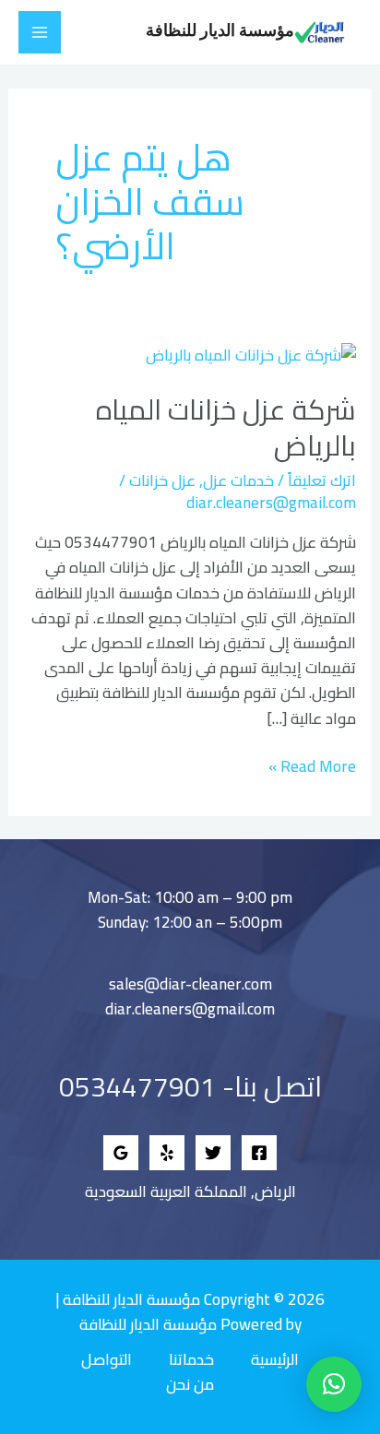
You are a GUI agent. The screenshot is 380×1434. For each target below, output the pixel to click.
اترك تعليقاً (322, 480)
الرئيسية (275, 1359)
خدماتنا (191, 1359)
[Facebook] (259, 1152)
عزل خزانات (162, 480)
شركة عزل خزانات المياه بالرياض (226, 427)
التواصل (106, 1359)
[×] (334, 1384)
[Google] (120, 1152)
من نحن (190, 1384)
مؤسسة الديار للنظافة (220, 31)
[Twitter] (213, 1152)
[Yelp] (166, 1152)
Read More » (312, 766)
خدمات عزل (238, 480)
